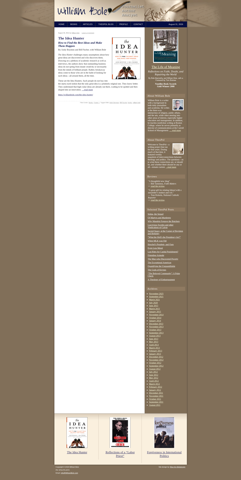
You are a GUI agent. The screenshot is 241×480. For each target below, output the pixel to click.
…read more (87, 90)
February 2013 (155, 351)
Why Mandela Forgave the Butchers (164, 221)
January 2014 (155, 321)
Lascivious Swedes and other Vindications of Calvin (160, 226)
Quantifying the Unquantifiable (161, 266)
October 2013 (155, 330)
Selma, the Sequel (155, 214)
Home (61, 24)
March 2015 (154, 309)
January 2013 (155, 354)
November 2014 (156, 315)
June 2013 (153, 339)
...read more (171, 167)
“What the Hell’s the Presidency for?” (164, 237)
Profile (123, 24)
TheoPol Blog (106, 24)
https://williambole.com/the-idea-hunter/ (75, 95)
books (130, 102)
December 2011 (156, 393)
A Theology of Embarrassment (161, 279)
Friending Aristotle (156, 255)
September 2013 (156, 333)
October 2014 (155, 318)
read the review (157, 186)
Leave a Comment (88, 33)
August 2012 (155, 369)
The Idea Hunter (71, 38)
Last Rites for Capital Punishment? (163, 252)
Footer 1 (97, 102)
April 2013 (154, 345)
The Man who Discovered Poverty (163, 259)
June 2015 (153, 305)
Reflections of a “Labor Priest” (120, 454)
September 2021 (156, 296)
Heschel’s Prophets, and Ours (161, 244)
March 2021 (154, 299)
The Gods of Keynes (157, 270)
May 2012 (153, 378)
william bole (136, 102)
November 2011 (156, 396)
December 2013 (156, 324)
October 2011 (155, 399)
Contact (138, 24)
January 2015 (155, 311)
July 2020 (153, 303)
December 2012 (156, 357)
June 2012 (153, 375)
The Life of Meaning (166, 67)
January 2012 (155, 390)
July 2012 (153, 372)
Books (73, 24)
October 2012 (155, 363)
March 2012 (154, 384)
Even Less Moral (155, 248)
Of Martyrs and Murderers (159, 218)
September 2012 (156, 366)
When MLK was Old (157, 241)
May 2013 (153, 342)
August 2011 (154, 405)
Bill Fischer (123, 102)
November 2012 (156, 360)
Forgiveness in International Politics (164, 454)
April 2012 (154, 381)
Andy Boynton (114, 102)
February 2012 (155, 387)
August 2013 (155, 336)
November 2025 (156, 293)
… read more (175, 130)
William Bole (121, 10)
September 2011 (156, 402)
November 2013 (156, 327)
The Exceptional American (159, 262)
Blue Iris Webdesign (177, 467)
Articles (87, 24)
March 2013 (154, 348)
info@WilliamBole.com (69, 473)
